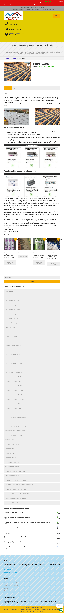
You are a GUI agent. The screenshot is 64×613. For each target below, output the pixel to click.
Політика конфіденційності (11, 572)
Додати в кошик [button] (10, 262)
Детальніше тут (8, 569)
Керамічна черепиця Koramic (14, 395)
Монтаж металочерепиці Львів (17, 9)
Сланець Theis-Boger (11, 458)
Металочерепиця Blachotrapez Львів (16, 354)
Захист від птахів (10, 327)
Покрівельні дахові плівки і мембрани (46, 66)
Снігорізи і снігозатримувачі (13, 462)
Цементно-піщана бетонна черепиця (15, 489)
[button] (28, 65)
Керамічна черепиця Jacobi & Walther (16, 390)
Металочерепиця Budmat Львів (14, 359)
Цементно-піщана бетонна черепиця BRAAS (18, 494)
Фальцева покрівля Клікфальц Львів (16, 480)
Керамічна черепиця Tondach (14, 408)
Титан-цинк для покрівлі (12, 467)
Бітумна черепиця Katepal (13, 309)
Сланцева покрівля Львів (12, 444)
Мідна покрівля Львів (11, 332)
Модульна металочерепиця (13, 368)
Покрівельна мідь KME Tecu (13, 336)
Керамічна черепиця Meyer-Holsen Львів (17, 399)
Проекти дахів (50, 9)
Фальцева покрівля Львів (12, 476)
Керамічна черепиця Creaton (14, 386)
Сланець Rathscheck (11, 453)
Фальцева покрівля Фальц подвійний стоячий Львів (20, 485)
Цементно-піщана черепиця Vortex (16, 502)
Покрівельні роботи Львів (27, 607)
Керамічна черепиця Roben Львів (15, 404)
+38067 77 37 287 (47, 2)
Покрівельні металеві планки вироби (15, 426)
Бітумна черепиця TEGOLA (13, 314)
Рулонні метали (9, 440)
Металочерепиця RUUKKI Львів (14, 363)
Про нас (44, 9)
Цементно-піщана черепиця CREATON (16, 498)
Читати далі (23, 256)
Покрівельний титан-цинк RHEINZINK (16, 471)
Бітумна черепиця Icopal (13, 300)
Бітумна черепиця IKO (12, 305)
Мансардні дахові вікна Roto (14, 345)
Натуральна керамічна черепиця (14, 372)
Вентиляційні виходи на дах (13, 323)
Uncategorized (9, 291)
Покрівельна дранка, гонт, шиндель (15, 431)
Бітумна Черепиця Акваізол (13, 318)
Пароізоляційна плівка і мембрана (15, 422)
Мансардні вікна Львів (11, 341)
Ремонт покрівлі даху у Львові (33, 9)
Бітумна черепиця (10, 296)
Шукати (32, 281)
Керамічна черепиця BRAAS (13, 377)
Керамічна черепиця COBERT (13, 381)
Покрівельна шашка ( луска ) (13, 435)
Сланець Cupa (10, 449)
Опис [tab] (7, 88)
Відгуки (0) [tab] (16, 88)
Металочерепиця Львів (11, 350)
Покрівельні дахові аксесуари (13, 413)
